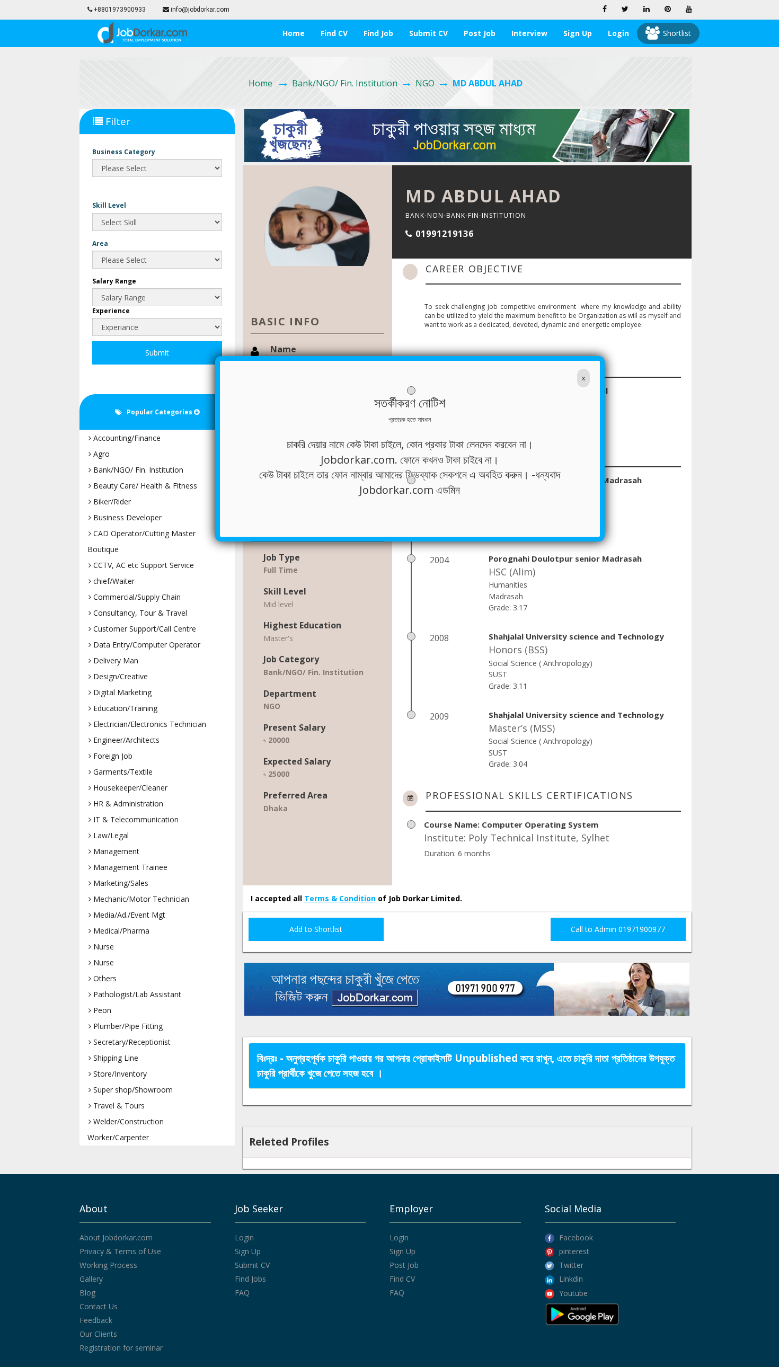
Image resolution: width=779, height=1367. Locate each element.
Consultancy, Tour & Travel (139, 613)
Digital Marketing (121, 692)
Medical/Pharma (120, 931)
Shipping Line (114, 1058)
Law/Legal (110, 835)
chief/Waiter (113, 581)
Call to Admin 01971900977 (618, 929)
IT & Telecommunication (135, 819)
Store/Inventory (119, 1074)
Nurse (102, 947)
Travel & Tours (118, 1105)
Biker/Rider (111, 501)
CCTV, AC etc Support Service (142, 565)
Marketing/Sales (119, 883)
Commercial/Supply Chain (136, 597)
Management (115, 851)
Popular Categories (158, 411)
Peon (101, 1010)
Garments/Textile (122, 772)
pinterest (573, 1251)
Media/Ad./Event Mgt (128, 915)
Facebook (575, 1237)
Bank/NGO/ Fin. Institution (344, 83)
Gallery (91, 1279)
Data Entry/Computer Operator (145, 645)
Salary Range (114, 281)
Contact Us (98, 1306)
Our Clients (98, 1334)
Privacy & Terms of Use (120, 1251)
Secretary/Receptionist (131, 1042)
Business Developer (126, 517)
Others (104, 978)
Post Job (479, 33)
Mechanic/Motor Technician (140, 899)
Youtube (572, 1293)
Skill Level (109, 205)
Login (618, 33)
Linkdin (570, 1279)
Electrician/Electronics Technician (148, 724)
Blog (87, 1293)
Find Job (378, 33)
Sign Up (248, 1251)
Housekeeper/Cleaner (129, 788)
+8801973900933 (119, 9)
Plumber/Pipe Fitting (127, 1026)
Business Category (123, 151)
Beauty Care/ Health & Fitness (144, 486)
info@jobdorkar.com (199, 9)
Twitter (570, 1265)
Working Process (108, 1265)
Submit (157, 353)
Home (293, 33)
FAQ (242, 1293)
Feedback (95, 1320)
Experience (111, 310)
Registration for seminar (121, 1348)
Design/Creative (119, 676)
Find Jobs (250, 1279)
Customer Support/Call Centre (143, 629)
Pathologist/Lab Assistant (136, 994)
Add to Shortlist (315, 929)
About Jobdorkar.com (116, 1237)
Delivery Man (114, 660)
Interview (529, 33)
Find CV (334, 33)
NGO (425, 83)
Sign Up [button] (577, 33)
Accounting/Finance (126, 438)
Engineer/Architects (125, 740)
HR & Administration (127, 803)
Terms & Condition (340, 898)
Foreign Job (111, 756)
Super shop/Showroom (132, 1090)
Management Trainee (129, 867)
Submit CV (428, 33)
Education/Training (124, 708)
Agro (100, 454)
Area (100, 243)
